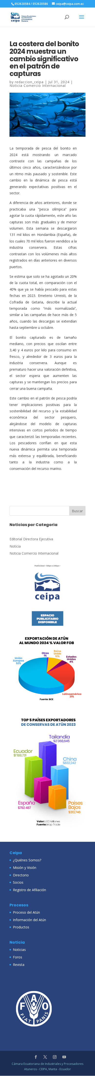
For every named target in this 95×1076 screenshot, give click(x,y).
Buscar (77, 511)
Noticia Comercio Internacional (38, 85)
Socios (18, 882)
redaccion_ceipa (29, 82)
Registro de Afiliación (29, 890)
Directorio (21, 875)
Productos (21, 927)
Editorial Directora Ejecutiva (31, 539)
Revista (18, 964)
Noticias (19, 949)
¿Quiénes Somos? (27, 860)
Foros (17, 957)
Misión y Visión (24, 867)
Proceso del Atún (26, 912)
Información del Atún (29, 920)
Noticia (15, 546)
